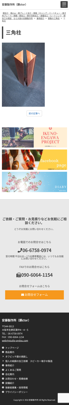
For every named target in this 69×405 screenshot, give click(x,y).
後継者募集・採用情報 (16, 387)
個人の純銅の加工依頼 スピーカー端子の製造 (28, 361)
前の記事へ (34, 113)
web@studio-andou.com (15, 340)
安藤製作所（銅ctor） (15, 4)
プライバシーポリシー (16, 392)
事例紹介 (9, 365)
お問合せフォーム (36, 294)
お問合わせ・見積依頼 (16, 379)
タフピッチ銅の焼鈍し (16, 356)
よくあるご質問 (13, 370)
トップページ (12, 348)
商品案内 (9, 352)
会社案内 (9, 374)
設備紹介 (9, 383)
